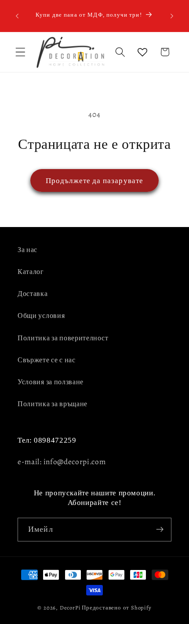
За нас (27, 250)
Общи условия (41, 316)
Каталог (31, 272)
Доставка (33, 294)
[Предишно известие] (17, 15)
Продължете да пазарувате (95, 180)
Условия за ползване (51, 382)
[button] (20, 52)
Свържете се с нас (47, 360)
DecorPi (70, 607)
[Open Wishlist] (142, 52)
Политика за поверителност (63, 338)
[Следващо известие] (172, 15)
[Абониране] (160, 529)
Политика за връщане (52, 404)
